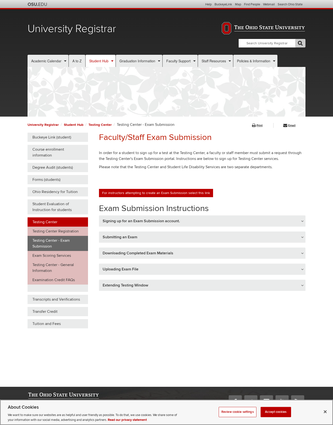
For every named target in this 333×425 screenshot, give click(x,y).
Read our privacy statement (127, 420)
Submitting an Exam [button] (120, 237)
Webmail (269, 4)
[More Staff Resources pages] (229, 61)
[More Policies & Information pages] (274, 61)
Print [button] (259, 125)
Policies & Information (253, 60)
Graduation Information (137, 60)
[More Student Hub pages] (112, 61)
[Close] (325, 412)
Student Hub (98, 60)
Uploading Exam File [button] (120, 269)
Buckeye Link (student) (51, 137)
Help (208, 4)
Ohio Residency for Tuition (55, 191)
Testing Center (100, 125)
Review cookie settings (237, 412)
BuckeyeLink (223, 4)
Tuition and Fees (46, 323)
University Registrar (72, 28)
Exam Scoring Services (51, 255)
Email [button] (291, 125)
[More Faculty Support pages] (194, 61)
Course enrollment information (48, 152)
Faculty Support (178, 60)
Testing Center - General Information (53, 267)
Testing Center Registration (55, 231)
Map (238, 4)
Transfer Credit (45, 311)
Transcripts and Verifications (56, 299)
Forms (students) (46, 179)
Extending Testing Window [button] (125, 285)
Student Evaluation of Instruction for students (52, 207)
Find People (252, 4)
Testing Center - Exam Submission (51, 243)
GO (300, 43)
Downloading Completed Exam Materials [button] (138, 253)
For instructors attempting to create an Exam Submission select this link (156, 193)
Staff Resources (214, 60)
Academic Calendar (46, 60)
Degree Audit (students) (52, 167)
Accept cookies (275, 412)
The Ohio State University (37, 4)
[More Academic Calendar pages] (65, 61)
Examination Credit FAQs (53, 279)
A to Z (77, 60)
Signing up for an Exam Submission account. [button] (141, 221)
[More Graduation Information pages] (159, 61)
